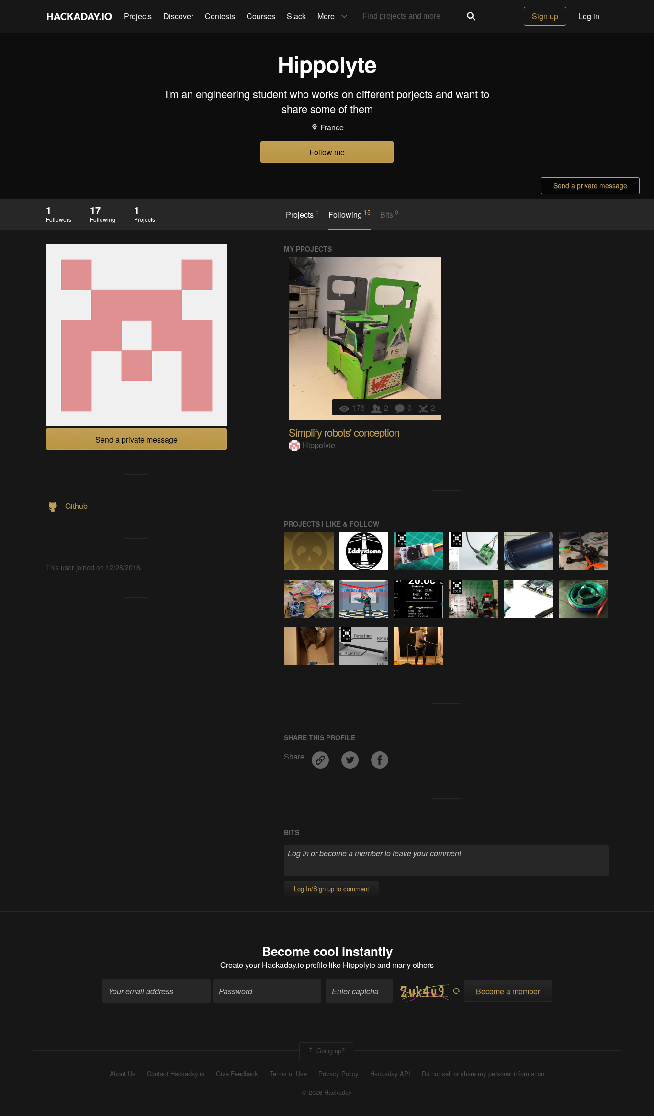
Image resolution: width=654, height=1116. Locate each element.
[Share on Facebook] (380, 756)
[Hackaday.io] (79, 16)
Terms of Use (288, 1074)
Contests (220, 16)
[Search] (471, 16)
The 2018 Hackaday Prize (401, 539)
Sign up (545, 16)
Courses (261, 16)
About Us (122, 1074)
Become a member (508, 991)
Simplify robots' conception (344, 432)
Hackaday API (390, 1074)
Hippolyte (319, 444)
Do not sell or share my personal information (483, 1074)
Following (349, 214)
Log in (588, 16)
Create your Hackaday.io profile (273, 964)
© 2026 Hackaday (327, 1092)
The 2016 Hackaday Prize (456, 539)
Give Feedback (237, 1074)
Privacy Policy (338, 1074)
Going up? (330, 1050)
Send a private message (590, 185)
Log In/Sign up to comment (331, 888)
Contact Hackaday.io (175, 1074)
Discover (178, 16)
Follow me (327, 152)
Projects (138, 16)
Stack (296, 16)
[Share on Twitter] (351, 756)
